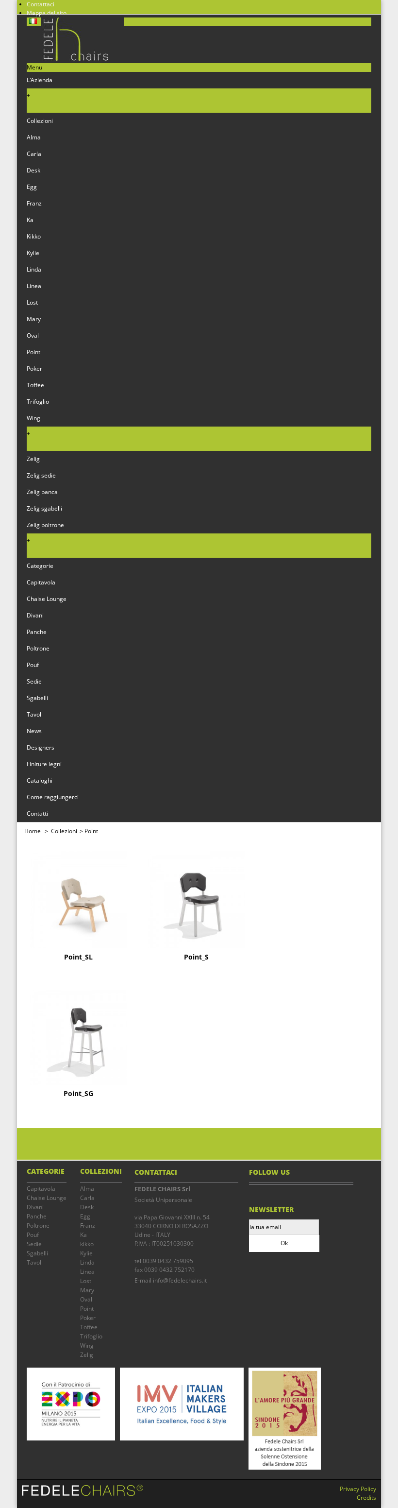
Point (33, 352)
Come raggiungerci (53, 797)
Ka (30, 220)
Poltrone (38, 648)
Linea (34, 286)
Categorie (40, 566)
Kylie (33, 253)
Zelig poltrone (45, 525)
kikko (87, 1244)
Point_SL (78, 957)
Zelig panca (42, 492)
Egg (32, 187)
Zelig (33, 459)
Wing (33, 418)
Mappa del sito (46, 13)
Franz (34, 203)
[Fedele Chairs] (75, 58)
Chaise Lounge (46, 599)
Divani (35, 615)
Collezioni (40, 121)
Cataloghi (39, 780)
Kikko (34, 236)
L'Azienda (39, 80)
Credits (366, 1497)
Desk (33, 170)
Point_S (196, 957)
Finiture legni (44, 764)
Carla (34, 154)
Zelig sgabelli (44, 508)
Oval (33, 335)
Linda (34, 269)
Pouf (33, 665)
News (34, 731)
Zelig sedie (41, 475)
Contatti (37, 813)
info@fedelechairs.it (180, 1280)
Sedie (34, 681)
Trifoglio (38, 401)
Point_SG (78, 1093)
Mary (34, 319)
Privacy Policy (358, 1489)
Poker (34, 368)
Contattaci (40, 4)
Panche (37, 632)
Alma (34, 137)
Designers (40, 747)
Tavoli (35, 714)
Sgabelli (37, 698)
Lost (32, 302)
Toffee (35, 385)
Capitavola (41, 582)
